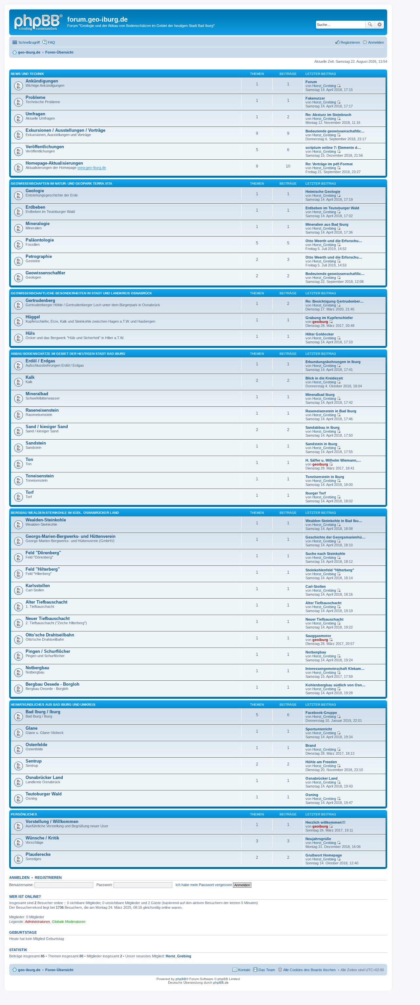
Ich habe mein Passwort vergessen (204, 885)
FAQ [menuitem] (51, 42)
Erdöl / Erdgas (40, 360)
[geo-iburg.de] (39, 21)
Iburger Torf (315, 493)
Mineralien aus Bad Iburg (326, 224)
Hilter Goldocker (319, 334)
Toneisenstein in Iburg (324, 477)
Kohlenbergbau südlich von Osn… (335, 685)
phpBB (181, 979)
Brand (310, 745)
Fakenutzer (315, 98)
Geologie (35, 190)
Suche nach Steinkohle (325, 554)
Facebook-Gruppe (321, 713)
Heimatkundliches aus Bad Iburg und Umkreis (53, 704)
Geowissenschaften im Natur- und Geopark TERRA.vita (61, 183)
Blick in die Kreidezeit (324, 378)
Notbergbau (315, 652)
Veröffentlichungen (45, 146)
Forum (311, 82)
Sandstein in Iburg (321, 444)
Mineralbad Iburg (320, 395)
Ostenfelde (36, 744)
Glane (31, 728)
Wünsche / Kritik (42, 837)
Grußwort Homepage (323, 855)
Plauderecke (38, 854)
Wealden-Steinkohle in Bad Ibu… (333, 521)
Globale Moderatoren (68, 922)
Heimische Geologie (322, 192)
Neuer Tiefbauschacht (48, 618)
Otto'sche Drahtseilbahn (50, 634)
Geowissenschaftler (45, 272)
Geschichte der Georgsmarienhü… (335, 537)
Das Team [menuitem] (267, 970)
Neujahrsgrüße (318, 839)
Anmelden (19, 877)
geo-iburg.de (29, 970)
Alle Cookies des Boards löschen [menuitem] (309, 970)
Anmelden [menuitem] (376, 42)
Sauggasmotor (318, 636)
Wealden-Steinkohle (46, 519)
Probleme (35, 97)
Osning (311, 795)
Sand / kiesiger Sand (47, 426)
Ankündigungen (42, 81)
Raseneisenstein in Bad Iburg (330, 411)
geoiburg (320, 322)
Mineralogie (38, 223)
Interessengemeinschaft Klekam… (335, 669)
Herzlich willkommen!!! (325, 822)
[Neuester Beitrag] (339, 86)
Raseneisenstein (42, 410)
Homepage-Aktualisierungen (54, 163)
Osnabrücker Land (44, 777)
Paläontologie (40, 240)
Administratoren (37, 922)
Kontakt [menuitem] (244, 970)
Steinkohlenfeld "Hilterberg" (329, 570)
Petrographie (39, 256)
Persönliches (24, 814)
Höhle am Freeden (321, 762)
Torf (29, 492)
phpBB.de (221, 982)
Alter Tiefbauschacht (46, 602)
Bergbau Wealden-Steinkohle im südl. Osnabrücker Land (65, 512)
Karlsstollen (38, 585)
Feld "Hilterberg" (43, 569)
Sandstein (36, 443)
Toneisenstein (40, 475)
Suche (370, 25)
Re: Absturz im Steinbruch (328, 115)
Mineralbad (37, 393)
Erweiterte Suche (379, 25)
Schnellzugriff (29, 42)
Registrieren (48, 877)
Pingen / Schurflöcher (48, 651)
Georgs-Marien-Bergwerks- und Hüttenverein (71, 536)
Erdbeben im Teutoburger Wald (332, 208)
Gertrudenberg (40, 300)
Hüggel (33, 316)
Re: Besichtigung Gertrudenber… (334, 301)
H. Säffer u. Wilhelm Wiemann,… (333, 460)
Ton (29, 459)
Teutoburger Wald (44, 793)
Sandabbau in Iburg (322, 427)
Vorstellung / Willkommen (52, 821)
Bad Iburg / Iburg (43, 711)
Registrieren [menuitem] (350, 42)
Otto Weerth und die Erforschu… (333, 241)
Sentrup (34, 761)
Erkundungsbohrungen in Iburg (333, 362)
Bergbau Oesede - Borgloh (52, 684)
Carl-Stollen (315, 586)
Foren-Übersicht (59, 970)
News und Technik (27, 74)
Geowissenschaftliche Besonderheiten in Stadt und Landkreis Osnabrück (81, 293)
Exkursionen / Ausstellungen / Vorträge (65, 130)
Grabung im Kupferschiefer (329, 318)
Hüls (30, 333)
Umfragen (35, 113)
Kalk (30, 377)
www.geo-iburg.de (91, 168)
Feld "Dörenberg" (43, 552)
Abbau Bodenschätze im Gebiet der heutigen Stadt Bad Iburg (68, 353)
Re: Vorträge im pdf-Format (329, 164)
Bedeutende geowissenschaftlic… (335, 131)
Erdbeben (35, 207)
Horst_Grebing (324, 86)
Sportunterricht (318, 729)
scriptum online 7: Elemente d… (333, 147)
